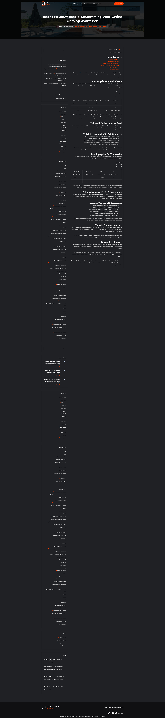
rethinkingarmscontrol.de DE (60, 295)
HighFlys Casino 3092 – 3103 (59, 239)
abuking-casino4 (62, 184)
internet (62, 686)
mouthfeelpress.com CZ (61, 271)
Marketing (64, 258)
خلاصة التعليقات (62, 643)
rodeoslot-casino (62, 301)
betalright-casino (62, 203)
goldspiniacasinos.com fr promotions (58, 233)
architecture (46, 659)
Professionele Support (114, 70)
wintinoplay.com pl (62, 338)
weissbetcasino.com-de (61, 335)
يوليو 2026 (63, 114)
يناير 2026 (64, 130)
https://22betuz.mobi (52, 663)
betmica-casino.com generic (60, 206)
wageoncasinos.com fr (61, 330)
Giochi (64, 228)
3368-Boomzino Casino (61, 174)
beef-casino (63, 201)
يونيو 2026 (63, 117)
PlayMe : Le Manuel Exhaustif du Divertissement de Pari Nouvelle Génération (55, 75)
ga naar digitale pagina (80, 73)
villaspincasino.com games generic (59, 327)
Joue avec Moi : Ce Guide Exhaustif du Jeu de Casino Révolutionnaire (56, 79)
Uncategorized (69, 26)
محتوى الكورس (91, 3)
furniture (45, 663)
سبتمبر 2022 (63, 152)
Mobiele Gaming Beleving (113, 68)
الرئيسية (99, 3)
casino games (59, 659)
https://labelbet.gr (59, 669)
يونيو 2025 (63, 149)
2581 (65, 165)
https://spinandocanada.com (59, 676)
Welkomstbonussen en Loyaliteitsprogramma (110, 66)
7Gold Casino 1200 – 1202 (60, 176)
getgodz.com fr (63, 225)
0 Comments (110, 49)
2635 (65, 168)
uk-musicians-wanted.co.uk (60, 319)
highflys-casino (63, 241)
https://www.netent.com (48, 683)
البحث (63, 50)
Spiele (64, 311)
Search (63, 348)
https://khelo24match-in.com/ (49, 669)
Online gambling (62, 282)
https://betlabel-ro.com (58, 666)
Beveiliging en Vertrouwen (113, 61)
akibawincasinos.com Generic (59, 187)
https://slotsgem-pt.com (48, 676)
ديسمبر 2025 (63, 133)
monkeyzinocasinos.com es (60, 266)
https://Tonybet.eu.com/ (48, 680)
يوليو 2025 (63, 147)
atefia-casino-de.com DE (61, 195)
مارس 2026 (63, 125)
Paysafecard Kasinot (61, 285)
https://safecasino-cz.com (48, 673)
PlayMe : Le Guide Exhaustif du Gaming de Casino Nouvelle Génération (52, 372)
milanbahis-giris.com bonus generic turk (57, 263)
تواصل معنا (82, 3)
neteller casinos (62, 279)
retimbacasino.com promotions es (59, 298)
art (50, 659)
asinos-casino (63, 193)
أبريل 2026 (63, 122)
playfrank (45, 690)
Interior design (63, 244)
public (64, 287)
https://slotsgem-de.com (59, 673)
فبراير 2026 (63, 128)
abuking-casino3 (62, 182)
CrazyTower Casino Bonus (60, 214)
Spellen (64, 308)
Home (61, 26)
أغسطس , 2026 (56, 366)
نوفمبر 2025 (63, 136)
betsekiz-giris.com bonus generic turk (58, 209)
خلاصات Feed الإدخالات (61, 640)
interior (57, 686)
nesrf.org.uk (63, 277)
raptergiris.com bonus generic (60, 293)
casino (54, 659)
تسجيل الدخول (62, 638)
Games (64, 222)
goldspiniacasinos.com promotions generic (57, 236)
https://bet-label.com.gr (48, 666)
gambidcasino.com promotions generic (58, 220)
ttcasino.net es (63, 316)
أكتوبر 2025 (63, 138)
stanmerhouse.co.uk (62, 314)
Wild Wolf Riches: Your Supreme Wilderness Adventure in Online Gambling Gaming (56, 65)
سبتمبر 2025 (63, 141)
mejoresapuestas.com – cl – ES (59, 260)
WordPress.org (63, 646)
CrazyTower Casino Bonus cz (59, 217)
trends (50, 690)
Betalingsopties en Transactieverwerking (110, 63)
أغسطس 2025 (62, 144)
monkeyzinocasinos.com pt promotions (58, 268)
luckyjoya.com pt (62, 252)
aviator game (63, 198)
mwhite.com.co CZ (62, 274)
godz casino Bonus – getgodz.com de (58, 230)
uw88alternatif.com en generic (59, 325)
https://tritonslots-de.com (58, 680)
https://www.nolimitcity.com (49, 686)
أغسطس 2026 (62, 111)
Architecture (63, 190)
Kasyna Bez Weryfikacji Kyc (60, 247)
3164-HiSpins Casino (61, 171)
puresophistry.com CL (61, 290)
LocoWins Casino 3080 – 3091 (59, 249)
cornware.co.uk (62, 212)
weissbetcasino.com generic (60, 333)
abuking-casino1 (62, 179)
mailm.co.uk (63, 255)
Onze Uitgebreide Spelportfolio (112, 59)
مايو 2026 (63, 120)
